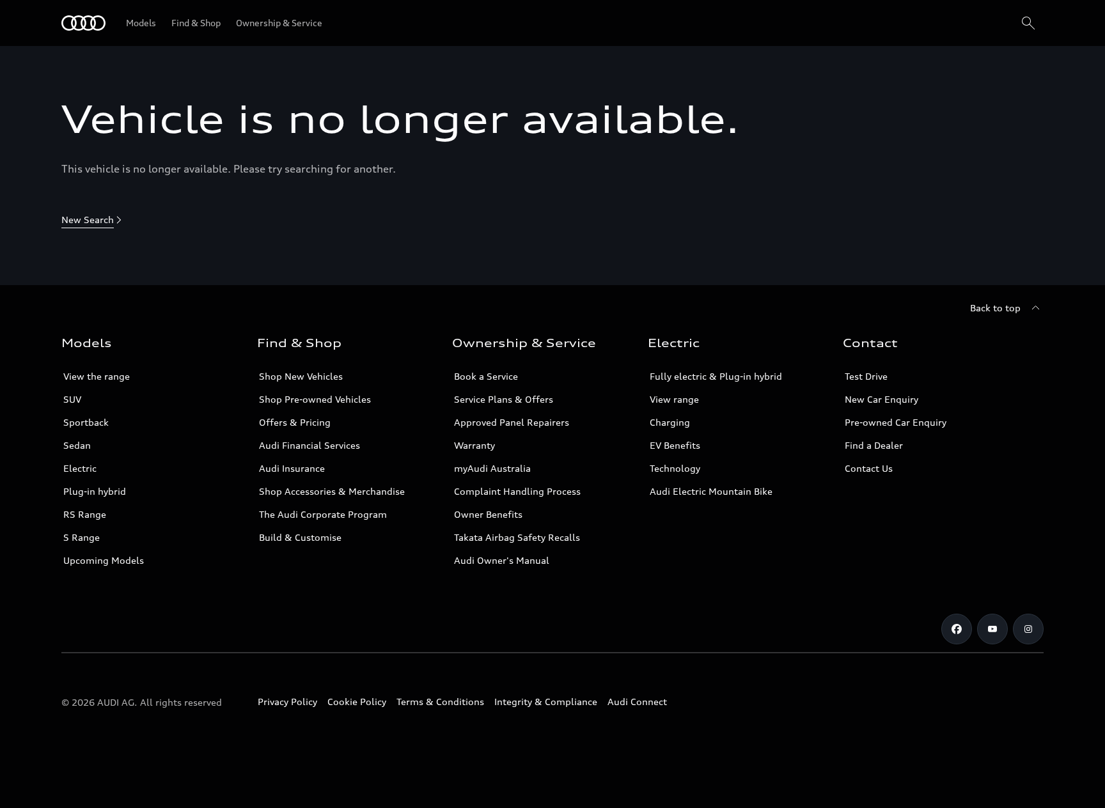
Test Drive (866, 376)
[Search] (1028, 23)
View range (674, 399)
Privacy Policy (287, 701)
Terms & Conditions (440, 701)
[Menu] (83, 23)
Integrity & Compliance (545, 701)
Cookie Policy (356, 701)
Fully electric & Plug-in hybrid (716, 376)
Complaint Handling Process (517, 491)
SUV (72, 399)
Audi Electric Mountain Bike (711, 491)
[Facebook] (956, 629)
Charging (670, 422)
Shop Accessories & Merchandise (332, 491)
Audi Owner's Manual (501, 560)
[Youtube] (992, 629)
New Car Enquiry (881, 399)
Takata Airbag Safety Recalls (517, 537)
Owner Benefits (488, 514)
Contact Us (869, 468)
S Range (81, 537)
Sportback (86, 422)
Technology (675, 468)
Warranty (474, 445)
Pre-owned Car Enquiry (895, 422)
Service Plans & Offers (503, 399)
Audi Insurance (292, 468)
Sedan (77, 445)
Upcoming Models (103, 560)
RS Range (84, 514)
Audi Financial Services (309, 445)
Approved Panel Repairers (511, 422)
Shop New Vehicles (301, 376)
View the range (96, 376)
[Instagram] (1028, 629)
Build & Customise (300, 537)
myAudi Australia (492, 468)
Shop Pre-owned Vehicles (315, 399)
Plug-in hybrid (94, 491)
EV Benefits (675, 445)
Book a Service (486, 376)
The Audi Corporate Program (323, 514)
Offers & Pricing (295, 422)
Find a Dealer (874, 445)
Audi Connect (637, 701)
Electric (80, 468)
